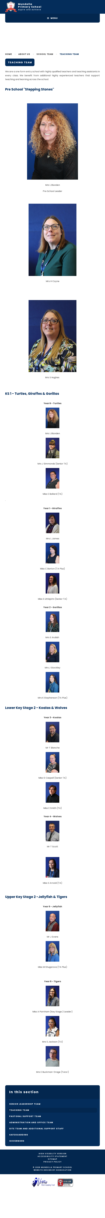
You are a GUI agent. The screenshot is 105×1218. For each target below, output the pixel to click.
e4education (63, 1170)
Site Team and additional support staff (36, 1128)
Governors (16, 1141)
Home (8, 54)
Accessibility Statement (52, 1156)
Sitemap (52, 1159)
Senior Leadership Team (25, 1104)
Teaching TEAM (69, 54)
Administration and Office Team (31, 1122)
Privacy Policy (52, 1162)
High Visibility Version (52, 1153)
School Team (45, 54)
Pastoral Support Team (25, 1116)
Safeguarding (18, 1134)
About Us (24, 54)
